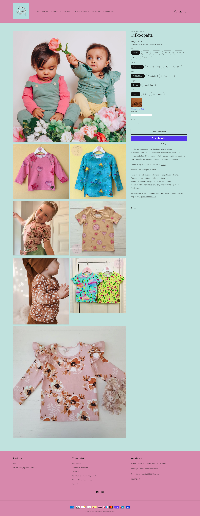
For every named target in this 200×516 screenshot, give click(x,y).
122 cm (147, 58)
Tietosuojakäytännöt (80, 468)
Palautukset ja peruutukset (23, 468)
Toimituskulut (145, 44)
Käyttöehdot (77, 463)
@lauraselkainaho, (148, 196)
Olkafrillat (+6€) (153, 67)
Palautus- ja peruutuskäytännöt (84, 476)
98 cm (156, 53)
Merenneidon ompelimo (96, 511)
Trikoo (135, 85)
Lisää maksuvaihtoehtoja (159, 144)
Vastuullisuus (77, 484)
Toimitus (75, 472)
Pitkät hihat (137, 76)
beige (145, 94)
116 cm (135, 58)
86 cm (135, 53)
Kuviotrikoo (148, 85)
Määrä (133, 119)
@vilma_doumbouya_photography (156, 193)
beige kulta (157, 94)
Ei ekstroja (137, 67)
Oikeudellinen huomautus (82, 480)
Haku (15, 463)
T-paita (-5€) (153, 76)
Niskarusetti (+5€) (173, 67)
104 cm (167, 53)
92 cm (146, 53)
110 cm (178, 53)
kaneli (135, 94)
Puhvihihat (168, 76)
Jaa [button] (134, 208)
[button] (51, 11)
